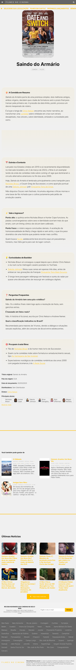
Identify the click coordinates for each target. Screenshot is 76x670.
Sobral (70, 636)
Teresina (55, 632)
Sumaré (4, 646)
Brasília (13, 629)
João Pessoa (15, 643)
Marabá (31, 629)
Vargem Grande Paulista (63, 643)
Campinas (65, 632)
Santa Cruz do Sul (17, 646)
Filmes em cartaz (38, 8)
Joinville (26, 643)
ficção (20, 239)
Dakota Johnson (20, 187)
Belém (3, 626)
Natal (40, 626)
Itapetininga (45, 643)
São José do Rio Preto (35, 646)
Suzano (61, 639)
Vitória (35, 643)
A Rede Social (39, 363)
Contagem (44, 622)
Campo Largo (31, 639)
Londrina (68, 629)
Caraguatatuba (63, 646)
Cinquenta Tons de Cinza (42, 187)
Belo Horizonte (17, 622)
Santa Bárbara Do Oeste (63, 626)
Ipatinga (70, 639)
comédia (24, 114)
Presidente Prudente (54, 629)
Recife (48, 626)
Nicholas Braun (12, 183)
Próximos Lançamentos (58, 8)
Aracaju (22, 629)
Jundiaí (40, 629)
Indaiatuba (45, 632)
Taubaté (46, 636)
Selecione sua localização (16, 8)
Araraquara (5, 639)
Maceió (26, 636)
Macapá (4, 636)
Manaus (4, 629)
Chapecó (36, 636)
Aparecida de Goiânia (20, 632)
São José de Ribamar (47, 639)
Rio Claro (50, 646)
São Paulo (5, 622)
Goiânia (34, 632)
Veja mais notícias (38, 597)
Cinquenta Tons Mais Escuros (54, 272)
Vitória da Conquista (26, 626)
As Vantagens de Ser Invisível (25, 356)
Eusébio (12, 626)
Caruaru (4, 650)
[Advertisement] (38, 80)
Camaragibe (17, 639)
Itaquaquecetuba (58, 636)
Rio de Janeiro (32, 622)
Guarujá (4, 643)
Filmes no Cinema (17, 2)
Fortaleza (64, 622)
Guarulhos (5, 632)
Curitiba (55, 622)
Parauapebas (16, 636)
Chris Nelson (28, 111)
